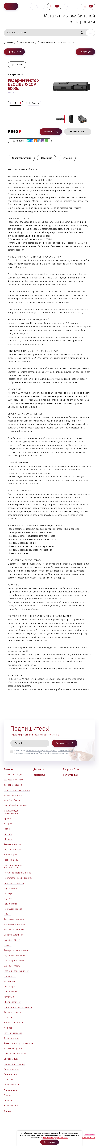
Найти (82, 32)
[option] (71, 92)
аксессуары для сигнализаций (11, 812)
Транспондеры (11, 860)
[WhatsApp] (46, 140)
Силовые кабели (12, 940)
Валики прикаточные (14, 1064)
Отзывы (7, 1095)
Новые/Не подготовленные (17, 873)
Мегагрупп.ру (89, 1135)
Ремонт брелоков (12, 844)
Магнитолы (9, 981)
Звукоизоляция (11, 1074)
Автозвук (8, 893)
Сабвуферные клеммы (15, 960)
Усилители (9, 997)
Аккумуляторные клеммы (16, 950)
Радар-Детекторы (12, 849)
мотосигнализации (13, 795)
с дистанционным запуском (17, 790)
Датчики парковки (13, 1033)
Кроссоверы (10, 976)
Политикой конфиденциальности (55, 753)
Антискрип (9, 1079)
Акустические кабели (14, 919)
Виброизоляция (11, 1069)
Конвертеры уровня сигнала (18, 1007)
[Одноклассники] (35, 140)
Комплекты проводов (14, 924)
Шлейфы (8, 839)
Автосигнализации (13, 774)
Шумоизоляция (11, 1059)
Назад (20, 64)
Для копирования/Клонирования (13, 866)
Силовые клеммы (12, 966)
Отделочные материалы (15, 1053)
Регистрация (70, 774)
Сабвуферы (9, 986)
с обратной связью (13, 785)
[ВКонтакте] (31, 140)
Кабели (7, 914)
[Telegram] (38, 140)
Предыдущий (14, 51)
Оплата (8, 1111)
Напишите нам (11, 1105)
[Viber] (42, 140)
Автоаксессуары (11, 1038)
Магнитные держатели (15, 1048)
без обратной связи (13, 780)
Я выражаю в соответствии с (43, 751)
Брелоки (8, 818)
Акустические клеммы (14, 955)
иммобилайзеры (12, 800)
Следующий (85, 51)
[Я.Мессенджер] (28, 140)
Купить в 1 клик (78, 131)
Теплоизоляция (11, 1084)
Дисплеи (8, 834)
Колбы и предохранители (16, 971)
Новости (8, 1100)
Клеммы (7, 945)
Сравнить (35, 103)
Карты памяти (11, 888)
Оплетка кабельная (13, 935)
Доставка (38, 769)
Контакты (39, 774)
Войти (37, 6)
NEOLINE (12, 92)
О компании (11, 1090)
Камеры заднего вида (14, 1022)
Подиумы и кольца (13, 909)
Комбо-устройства (12, 854)
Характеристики (21, 157)
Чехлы (7, 829)
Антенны (8, 1017)
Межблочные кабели (14, 929)
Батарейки (9, 823)
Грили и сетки (11, 904)
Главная (8, 769)
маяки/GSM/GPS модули (15, 805)
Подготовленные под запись (18, 878)
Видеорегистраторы (14, 883)
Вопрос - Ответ (71, 769)
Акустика (8, 898)
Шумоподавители (12, 1002)
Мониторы (9, 1028)
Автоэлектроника (12, 1012)
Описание (46, 157)
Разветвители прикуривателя (18, 1043)
